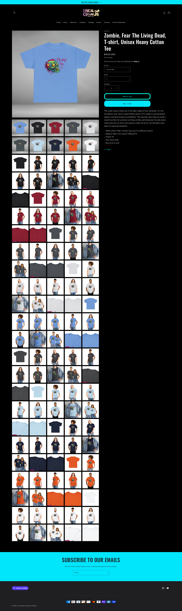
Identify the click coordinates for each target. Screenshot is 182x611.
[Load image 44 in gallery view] (73, 268)
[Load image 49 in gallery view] (73, 286)
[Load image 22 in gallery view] (38, 198)
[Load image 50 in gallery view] (90, 286)
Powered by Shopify (31, 605)
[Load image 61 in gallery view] (20, 339)
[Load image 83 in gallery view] (55, 409)
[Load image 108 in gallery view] (55, 497)
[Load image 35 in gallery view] (90, 233)
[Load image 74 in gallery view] (73, 374)
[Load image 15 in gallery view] (90, 163)
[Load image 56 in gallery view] (20, 321)
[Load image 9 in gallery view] (73, 145)
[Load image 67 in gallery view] (38, 357)
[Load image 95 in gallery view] (90, 445)
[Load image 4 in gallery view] (73, 128)
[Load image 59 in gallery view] (73, 321)
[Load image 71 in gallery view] (20, 374)
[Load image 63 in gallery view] (55, 339)
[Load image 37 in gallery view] (38, 251)
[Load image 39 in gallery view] (73, 251)
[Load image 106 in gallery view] (20, 497)
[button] (14, 12)
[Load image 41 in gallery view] (20, 268)
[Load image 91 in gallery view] (20, 445)
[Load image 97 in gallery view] (38, 462)
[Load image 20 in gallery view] (90, 180)
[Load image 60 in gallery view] (90, 321)
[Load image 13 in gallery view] (55, 163)
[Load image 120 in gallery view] (90, 533)
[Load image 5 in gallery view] (90, 128)
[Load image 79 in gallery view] (73, 392)
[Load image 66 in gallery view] (20, 357)
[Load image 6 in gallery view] (20, 145)
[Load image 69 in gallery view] (73, 357)
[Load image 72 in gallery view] (38, 374)
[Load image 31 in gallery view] (20, 233)
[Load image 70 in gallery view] (90, 357)
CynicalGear (21, 605)
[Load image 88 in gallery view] (55, 427)
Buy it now (127, 104)
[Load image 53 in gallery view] (55, 304)
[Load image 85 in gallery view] (90, 409)
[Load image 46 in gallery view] (20, 286)
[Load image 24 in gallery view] (73, 198)
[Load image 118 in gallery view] (55, 533)
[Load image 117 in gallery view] (38, 533)
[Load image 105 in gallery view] (90, 480)
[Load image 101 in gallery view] (20, 480)
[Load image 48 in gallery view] (55, 286)
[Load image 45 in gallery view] (90, 268)
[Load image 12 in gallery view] (38, 163)
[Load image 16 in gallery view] (20, 180)
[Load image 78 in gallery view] (55, 392)
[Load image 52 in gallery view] (38, 304)
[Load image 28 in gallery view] (55, 216)
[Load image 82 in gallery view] (38, 409)
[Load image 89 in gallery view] (73, 427)
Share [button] (109, 149)
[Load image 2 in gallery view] (38, 128)
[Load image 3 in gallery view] (55, 128)
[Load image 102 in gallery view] (38, 480)
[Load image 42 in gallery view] (38, 268)
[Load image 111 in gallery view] (20, 515)
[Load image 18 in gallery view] (55, 180)
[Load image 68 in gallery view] (55, 357)
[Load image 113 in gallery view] (55, 515)
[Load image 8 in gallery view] (55, 145)
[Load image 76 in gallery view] (20, 392)
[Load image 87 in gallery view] (38, 427)
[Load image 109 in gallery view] (73, 497)
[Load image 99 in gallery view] (73, 462)
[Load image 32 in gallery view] (38, 233)
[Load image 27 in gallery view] (38, 216)
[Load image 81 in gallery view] (20, 409)
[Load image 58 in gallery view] (55, 321)
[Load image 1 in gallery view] (20, 128)
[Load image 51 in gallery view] (20, 304)
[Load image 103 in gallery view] (55, 480)
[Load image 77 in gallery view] (38, 392)
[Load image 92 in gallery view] (38, 445)
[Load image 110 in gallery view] (90, 497)
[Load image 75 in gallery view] (90, 374)
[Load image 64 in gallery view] (73, 339)
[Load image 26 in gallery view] (20, 216)
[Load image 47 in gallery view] (38, 286)
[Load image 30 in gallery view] (90, 216)
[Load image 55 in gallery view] (90, 304)
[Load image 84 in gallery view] (73, 409)
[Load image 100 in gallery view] (90, 462)
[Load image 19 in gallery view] (73, 180)
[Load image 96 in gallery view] (20, 462)
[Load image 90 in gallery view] (90, 427)
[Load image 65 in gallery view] (90, 339)
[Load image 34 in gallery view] (73, 233)
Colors (106, 65)
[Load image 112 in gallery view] (38, 515)
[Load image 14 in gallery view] (73, 163)
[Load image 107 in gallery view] (38, 497)
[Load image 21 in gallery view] (20, 198)
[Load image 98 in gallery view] (55, 462)
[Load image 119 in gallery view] (73, 533)
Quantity (107, 84)
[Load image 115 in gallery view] (90, 515)
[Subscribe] (107, 572)
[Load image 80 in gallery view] (90, 392)
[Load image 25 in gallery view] (90, 198)
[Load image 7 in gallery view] (38, 145)
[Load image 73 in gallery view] (55, 374)
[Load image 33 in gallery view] (55, 233)
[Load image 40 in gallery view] (90, 251)
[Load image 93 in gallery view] (55, 445)
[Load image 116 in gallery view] (20, 533)
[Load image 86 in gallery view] (20, 427)
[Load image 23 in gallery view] (55, 198)
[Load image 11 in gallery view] (20, 163)
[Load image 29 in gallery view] (73, 216)
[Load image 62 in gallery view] (38, 339)
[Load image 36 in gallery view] (20, 251)
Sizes (106, 74)
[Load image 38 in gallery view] (55, 251)
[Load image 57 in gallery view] (38, 321)
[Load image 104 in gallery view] (73, 480)
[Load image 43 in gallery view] (55, 268)
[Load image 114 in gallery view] (73, 515)
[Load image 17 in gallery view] (38, 180)
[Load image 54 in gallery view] (73, 304)
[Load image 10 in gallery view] (90, 145)
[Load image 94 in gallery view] (73, 445)
